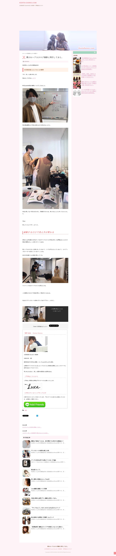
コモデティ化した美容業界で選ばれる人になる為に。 (35, 433)
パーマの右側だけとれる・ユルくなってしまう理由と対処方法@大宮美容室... (88, 91)
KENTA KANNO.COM (27, 3)
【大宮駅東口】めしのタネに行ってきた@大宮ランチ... (88, 59)
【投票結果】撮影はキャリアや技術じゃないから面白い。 (47, 526)
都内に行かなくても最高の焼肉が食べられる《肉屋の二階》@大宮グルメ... (88, 83)
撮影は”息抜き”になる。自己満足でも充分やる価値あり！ (47, 441)
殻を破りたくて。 (36, 469)
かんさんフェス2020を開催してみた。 (32, 427)
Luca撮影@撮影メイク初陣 (39, 488)
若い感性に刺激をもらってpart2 (40, 479)
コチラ (34, 78)
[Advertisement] (58, 19)
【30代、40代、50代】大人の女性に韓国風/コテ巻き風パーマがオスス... (88, 75)
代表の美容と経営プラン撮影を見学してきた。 (44, 498)
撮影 (26, 410)
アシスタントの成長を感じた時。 (40, 450)
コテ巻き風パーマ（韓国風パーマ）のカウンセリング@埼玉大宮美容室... (88, 67)
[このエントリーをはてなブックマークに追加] (37, 416)
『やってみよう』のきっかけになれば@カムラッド (45, 507)
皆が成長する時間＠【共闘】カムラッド (42, 517)
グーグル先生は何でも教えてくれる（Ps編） (44, 460)
